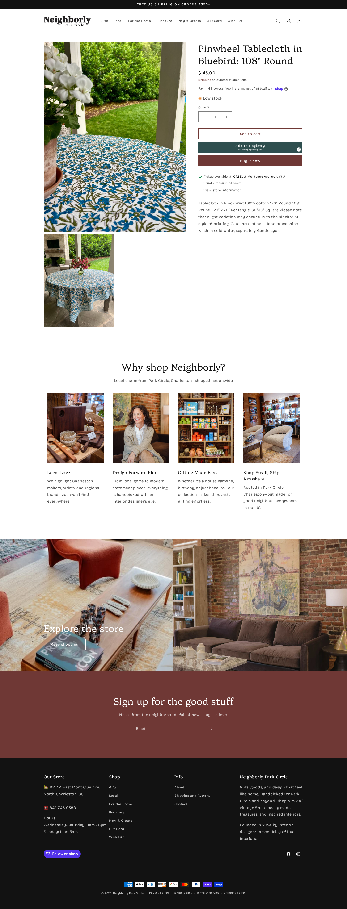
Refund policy (182, 893)
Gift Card (116, 829)
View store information (222, 190)
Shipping (204, 80)
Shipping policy (235, 893)
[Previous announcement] (45, 4)
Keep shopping (65, 644)
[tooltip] (299, 150)
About (179, 787)
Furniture (116, 812)
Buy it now (250, 161)
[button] (278, 21)
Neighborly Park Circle (128, 893)
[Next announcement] (301, 4)
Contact (180, 804)
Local (113, 796)
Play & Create (120, 821)
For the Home (120, 804)
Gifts (113, 787)
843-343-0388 (63, 807)
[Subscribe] (210, 728)
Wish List (116, 837)
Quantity (205, 107)
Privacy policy (159, 893)
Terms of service (208, 893)
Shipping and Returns (192, 796)
